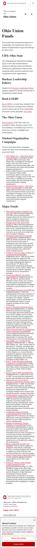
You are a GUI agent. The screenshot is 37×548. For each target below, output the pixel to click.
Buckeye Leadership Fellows (23, 88)
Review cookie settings (18, 538)
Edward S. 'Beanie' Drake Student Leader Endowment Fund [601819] (18, 464)
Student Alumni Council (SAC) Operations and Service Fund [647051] (20, 381)
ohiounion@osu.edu (9, 515)
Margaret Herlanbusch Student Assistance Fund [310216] (17, 424)
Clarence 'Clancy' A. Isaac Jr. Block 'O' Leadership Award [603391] (20, 253)
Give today (28, 111)
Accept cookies (18, 544)
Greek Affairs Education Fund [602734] (20, 290)
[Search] (32, 14)
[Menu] (25, 14)
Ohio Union (9, 16)
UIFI (4, 63)
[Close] (34, 520)
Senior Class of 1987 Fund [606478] (19, 373)
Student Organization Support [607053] (20, 455)
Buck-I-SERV (7, 104)
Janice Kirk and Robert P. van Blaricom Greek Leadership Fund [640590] (20, 330)
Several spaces (7, 123)
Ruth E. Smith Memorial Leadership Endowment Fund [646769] (19, 362)
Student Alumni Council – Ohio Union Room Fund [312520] (19, 187)
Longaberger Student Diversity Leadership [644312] (17, 413)
